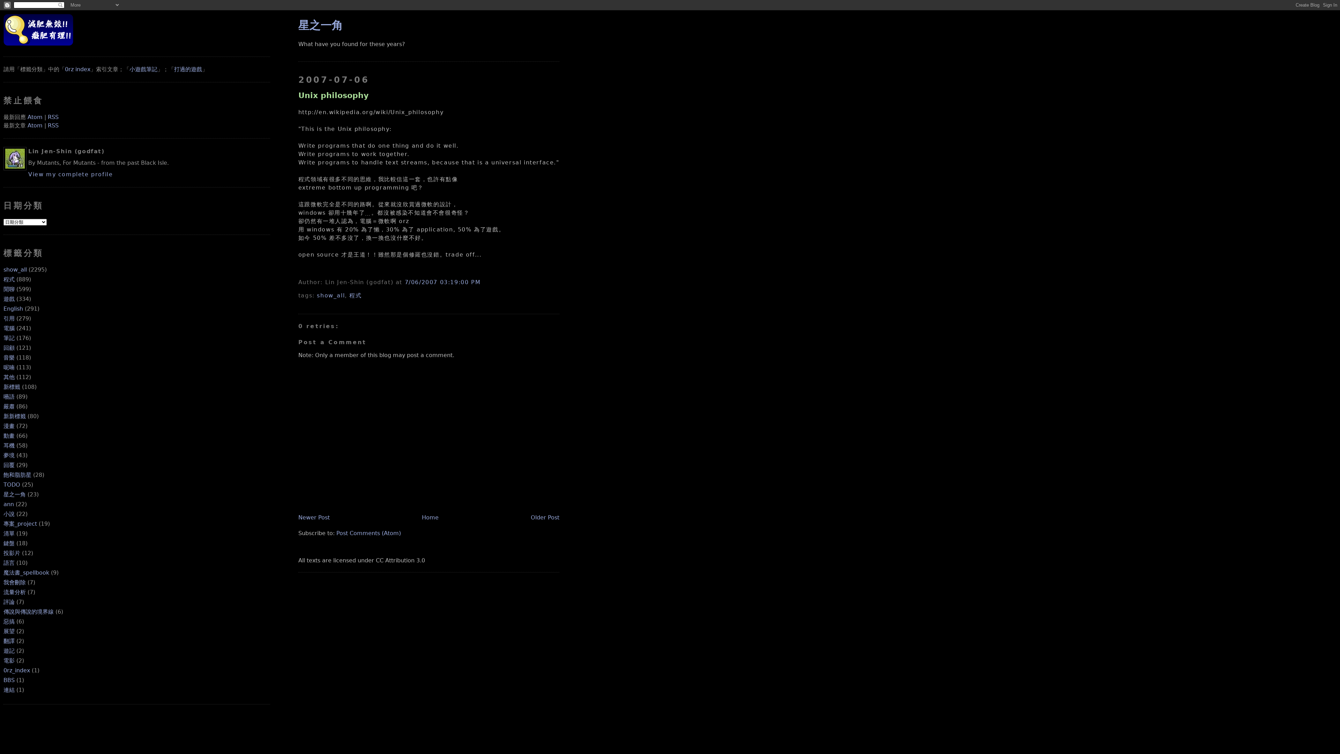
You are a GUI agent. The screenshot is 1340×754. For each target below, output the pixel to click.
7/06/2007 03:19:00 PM (443, 282)
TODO (11, 484)
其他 (9, 377)
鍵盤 (9, 543)
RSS (53, 117)
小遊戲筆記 (143, 69)
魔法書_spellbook (26, 572)
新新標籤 (14, 416)
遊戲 (9, 299)
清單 (9, 533)
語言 (9, 563)
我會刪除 (14, 582)
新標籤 (11, 387)
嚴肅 (9, 406)
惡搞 (9, 621)
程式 (9, 279)
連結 (9, 690)
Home (430, 517)
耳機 (9, 445)
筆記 (9, 338)
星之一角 (14, 494)
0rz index (77, 69)
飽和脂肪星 (17, 475)
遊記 (9, 651)
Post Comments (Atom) (368, 533)
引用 (9, 318)
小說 (9, 514)
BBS (9, 680)
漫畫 (9, 426)
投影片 (11, 553)
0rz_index (16, 670)
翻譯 (9, 641)
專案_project (20, 523)
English (13, 308)
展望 (9, 631)
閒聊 (9, 289)
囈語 (9, 396)
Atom (35, 117)
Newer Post (314, 517)
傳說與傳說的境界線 (28, 611)
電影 (9, 660)
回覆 (9, 465)
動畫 (9, 436)
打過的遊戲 (188, 69)
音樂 (9, 357)
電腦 (9, 328)
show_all (15, 269)
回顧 (9, 348)
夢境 (9, 455)
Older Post (545, 517)
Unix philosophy (333, 95)
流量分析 (14, 592)
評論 (9, 602)
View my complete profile (70, 174)
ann (8, 504)
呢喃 (9, 367)
